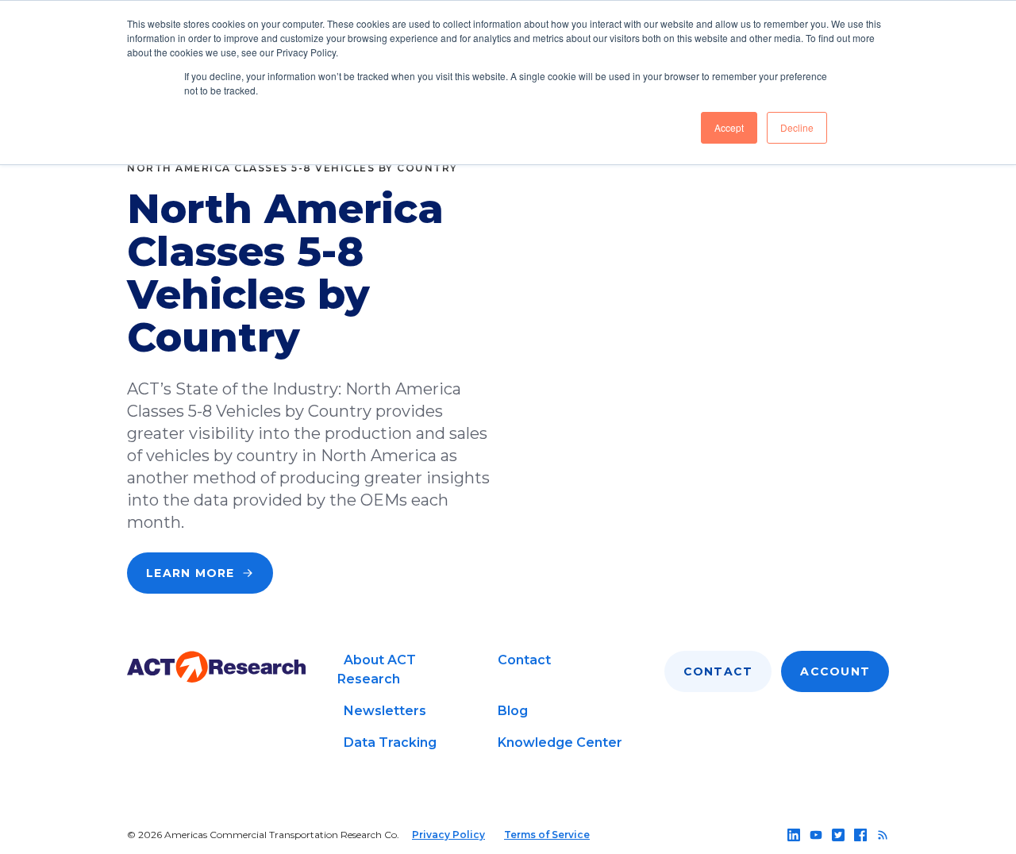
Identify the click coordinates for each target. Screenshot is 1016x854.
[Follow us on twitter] (838, 835)
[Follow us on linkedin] (793, 835)
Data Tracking (390, 742)
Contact (524, 659)
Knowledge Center (560, 742)
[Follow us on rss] (882, 835)
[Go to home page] (216, 667)
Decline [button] (797, 127)
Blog (513, 710)
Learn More (190, 573)
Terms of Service (547, 835)
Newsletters (385, 710)
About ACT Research (376, 669)
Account (835, 671)
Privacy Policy (448, 835)
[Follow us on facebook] (860, 835)
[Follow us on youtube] (816, 835)
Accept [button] (729, 127)
